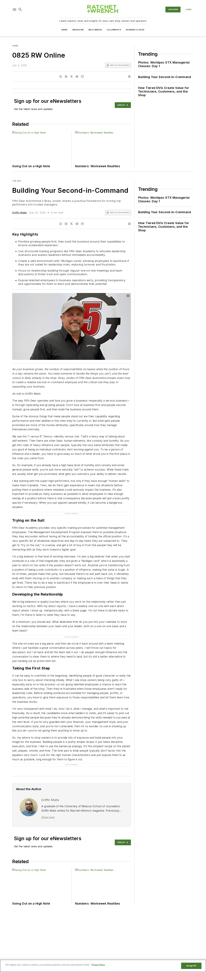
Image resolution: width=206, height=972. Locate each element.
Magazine (78, 30)
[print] (129, 76)
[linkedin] (66, 76)
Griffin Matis (19, 212)
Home (15, 46)
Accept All (191, 966)
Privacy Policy (98, 965)
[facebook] (60, 76)
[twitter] (71, 76)
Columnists (114, 30)
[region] (103, 966)
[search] (20, 9)
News (65, 30)
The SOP (16, 181)
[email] (82, 76)
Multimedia (95, 30)
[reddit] (76, 76)
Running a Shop (135, 30)
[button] (14, 9)
